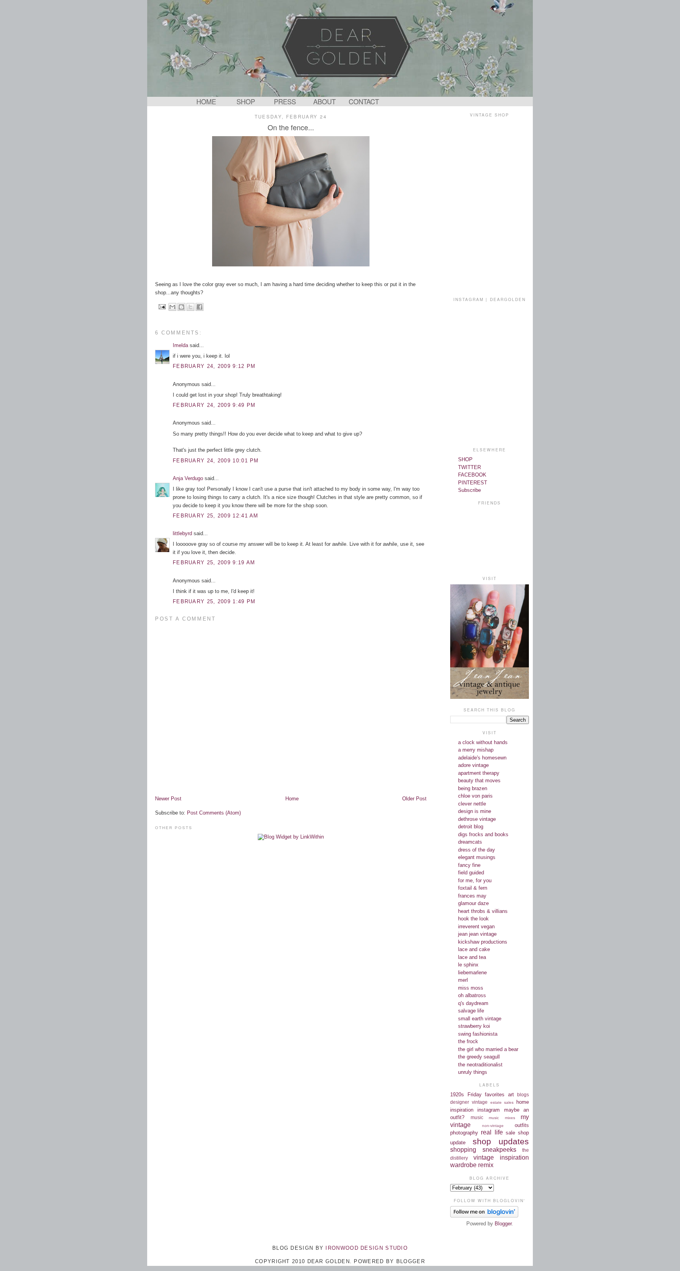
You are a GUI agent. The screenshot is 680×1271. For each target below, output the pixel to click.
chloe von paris (475, 796)
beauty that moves (479, 780)
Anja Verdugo (188, 478)
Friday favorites (486, 1094)
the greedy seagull (479, 1057)
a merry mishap (475, 750)
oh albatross (472, 995)
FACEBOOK (472, 475)
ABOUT (324, 101)
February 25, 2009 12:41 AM (216, 516)
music (477, 1117)
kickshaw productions (482, 942)
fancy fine (469, 865)
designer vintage (469, 1102)
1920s (457, 1094)
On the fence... (291, 127)
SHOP (246, 101)
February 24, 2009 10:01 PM (216, 461)
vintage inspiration (501, 1157)
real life (492, 1132)
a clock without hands (483, 742)
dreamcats (470, 842)
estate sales (502, 1102)
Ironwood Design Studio (366, 1248)
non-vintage (493, 1125)
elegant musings (476, 857)
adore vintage (473, 765)
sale (510, 1133)
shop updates (501, 1141)
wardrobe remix (471, 1165)
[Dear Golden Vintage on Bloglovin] (484, 1216)
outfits (522, 1125)
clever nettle (472, 804)
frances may (472, 896)
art (511, 1094)
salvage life (471, 1011)
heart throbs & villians (483, 911)
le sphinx (468, 965)
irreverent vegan (476, 926)
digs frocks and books (483, 834)
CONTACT (364, 101)
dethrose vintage (477, 819)
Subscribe (469, 490)
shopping (463, 1149)
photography (464, 1133)
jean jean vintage (477, 934)
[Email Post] (162, 306)
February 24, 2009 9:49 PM (214, 405)
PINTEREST (472, 483)
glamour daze (473, 903)
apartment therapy (478, 773)
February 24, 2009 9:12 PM (214, 366)
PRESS (285, 101)
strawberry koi (474, 1026)
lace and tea (472, 957)
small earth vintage (479, 1019)
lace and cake (474, 949)
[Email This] (172, 307)
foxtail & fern (472, 888)
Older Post (414, 799)
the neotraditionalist (480, 1065)
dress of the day (476, 850)
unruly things (472, 1072)
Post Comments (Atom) (214, 813)
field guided (471, 873)
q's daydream (473, 1003)
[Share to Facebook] (199, 307)
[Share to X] (190, 307)
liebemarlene (472, 972)
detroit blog (470, 826)
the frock (468, 1041)
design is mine (474, 811)
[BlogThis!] (181, 307)
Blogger (503, 1224)
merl (463, 980)
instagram (488, 1110)
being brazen (472, 788)
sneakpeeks (499, 1149)
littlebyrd (182, 533)
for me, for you (475, 880)
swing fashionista (477, 1034)
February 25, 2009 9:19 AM (214, 562)
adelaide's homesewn (482, 758)
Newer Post (168, 799)
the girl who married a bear (488, 1049)
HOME (206, 101)
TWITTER (469, 467)
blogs (523, 1094)
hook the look (473, 919)
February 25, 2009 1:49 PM (214, 601)
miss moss (470, 988)
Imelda (180, 345)
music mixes (502, 1118)
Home (292, 799)
